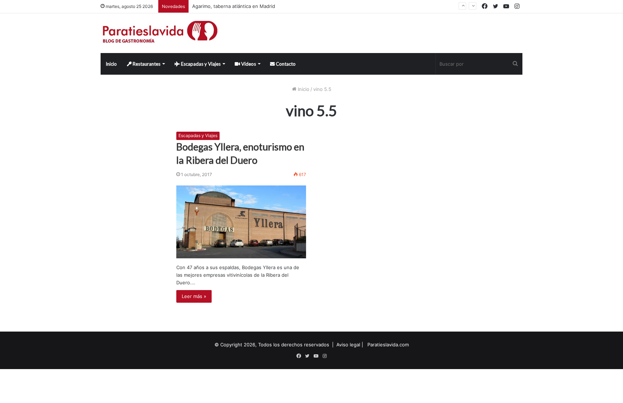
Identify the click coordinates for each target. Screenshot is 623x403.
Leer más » (194, 296)
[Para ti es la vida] (161, 33)
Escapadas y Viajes (200, 64)
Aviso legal (348, 344)
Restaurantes (146, 64)
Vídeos (248, 64)
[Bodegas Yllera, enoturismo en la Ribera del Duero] (241, 221)
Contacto (285, 64)
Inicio (111, 64)
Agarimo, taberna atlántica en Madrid (233, 6)
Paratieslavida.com (388, 344)
